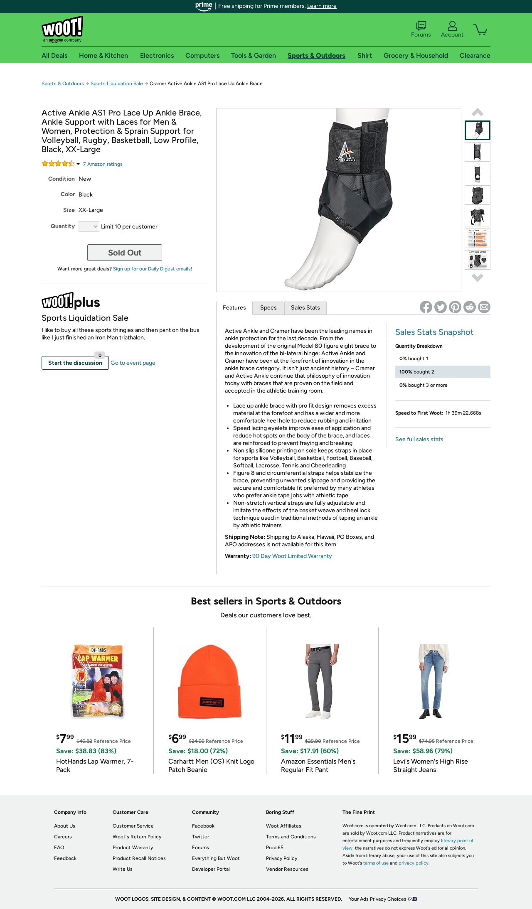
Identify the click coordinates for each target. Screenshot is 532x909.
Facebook (203, 826)
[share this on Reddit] (469, 307)
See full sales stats (419, 439)
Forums (421, 34)
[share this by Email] (484, 307)
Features (234, 307)
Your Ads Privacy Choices (377, 899)
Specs (268, 307)
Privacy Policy (281, 858)
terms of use (376, 863)
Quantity (63, 226)
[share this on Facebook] (426, 307)
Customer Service (133, 826)
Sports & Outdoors (63, 83)
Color (68, 194)
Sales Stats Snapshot (434, 332)
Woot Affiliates (283, 826)
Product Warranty (133, 847)
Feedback (65, 858)
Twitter (200, 837)
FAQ (59, 847)
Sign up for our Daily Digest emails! (152, 269)
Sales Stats (305, 307)
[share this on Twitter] (440, 307)
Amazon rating (103, 164)
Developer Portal (211, 869)
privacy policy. (414, 863)
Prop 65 (274, 847)
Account (452, 34)
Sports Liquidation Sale (117, 83)
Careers (63, 837)
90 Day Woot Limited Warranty (292, 556)
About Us (64, 826)
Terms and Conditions (291, 837)
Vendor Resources (287, 869)
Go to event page (133, 362)
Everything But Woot (216, 858)
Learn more (322, 6)
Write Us (123, 869)
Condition (61, 178)
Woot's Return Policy (137, 837)
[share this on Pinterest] (455, 307)
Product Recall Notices (139, 858)
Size (69, 210)
